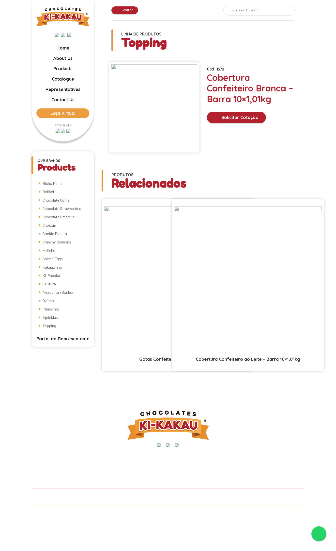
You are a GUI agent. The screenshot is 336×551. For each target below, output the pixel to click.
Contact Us (63, 100)
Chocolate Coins (56, 200)
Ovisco (48, 300)
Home (63, 48)
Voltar (127, 10)
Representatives (63, 89)
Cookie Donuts (55, 233)
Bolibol (48, 191)
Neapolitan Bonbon (58, 292)
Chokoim (50, 225)
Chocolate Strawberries (62, 208)
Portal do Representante (63, 339)
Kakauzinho (52, 267)
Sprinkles (50, 317)
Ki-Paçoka (51, 275)
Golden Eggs (53, 258)
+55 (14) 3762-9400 (288, 457)
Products (63, 68)
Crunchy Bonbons (57, 242)
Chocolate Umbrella (58, 216)
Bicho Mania (52, 183)
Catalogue (63, 79)
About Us (63, 58)
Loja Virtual (63, 113)
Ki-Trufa (49, 283)
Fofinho (49, 250)
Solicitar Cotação (239, 117)
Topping (49, 325)
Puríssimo (51, 309)
